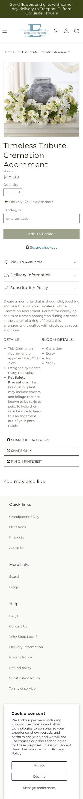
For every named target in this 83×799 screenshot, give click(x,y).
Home (7, 52)
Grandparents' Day (24, 517)
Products (16, 537)
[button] (56, 31)
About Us (16, 548)
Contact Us (18, 626)
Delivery (16, 202)
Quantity (10, 185)
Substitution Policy (24, 678)
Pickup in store (41, 202)
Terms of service (22, 688)
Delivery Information (26, 647)
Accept (39, 765)
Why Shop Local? (23, 637)
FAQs (13, 616)
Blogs (14, 587)
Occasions (17, 527)
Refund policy (20, 668)
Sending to (19, 210)
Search (14, 576)
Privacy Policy (20, 657)
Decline (39, 776)
